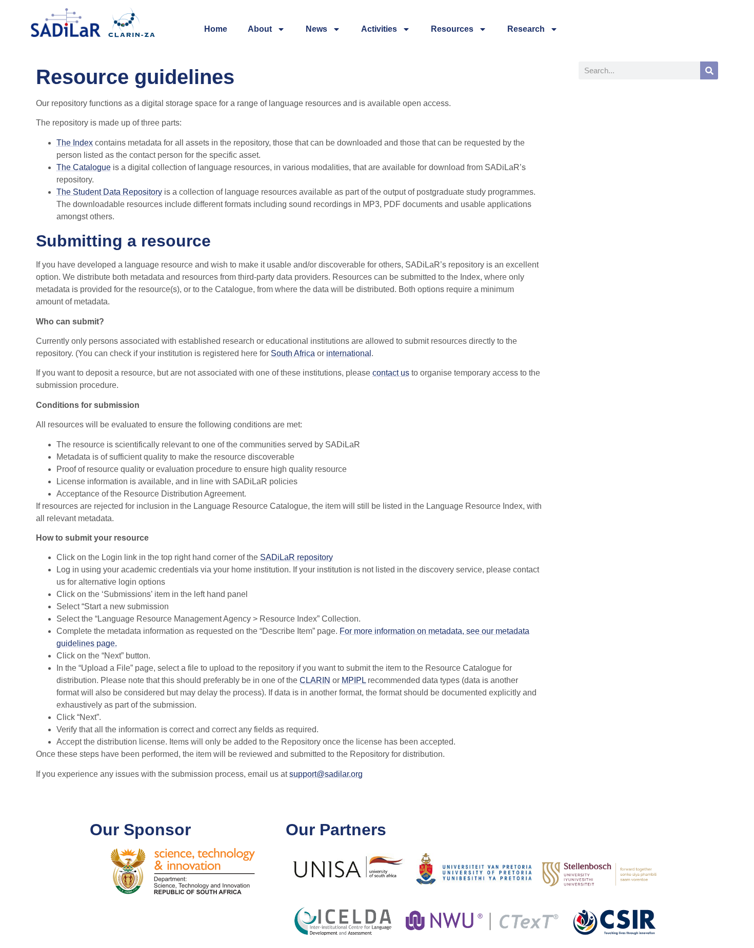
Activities (379, 29)
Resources (452, 29)
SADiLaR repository (296, 557)
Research (526, 29)
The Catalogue (83, 167)
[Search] (709, 70)
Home (215, 29)
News (316, 29)
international (348, 353)
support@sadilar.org (326, 774)
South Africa (293, 353)
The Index (74, 142)
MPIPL (354, 680)
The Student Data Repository (109, 192)
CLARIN (315, 680)
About (260, 29)
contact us (390, 372)
